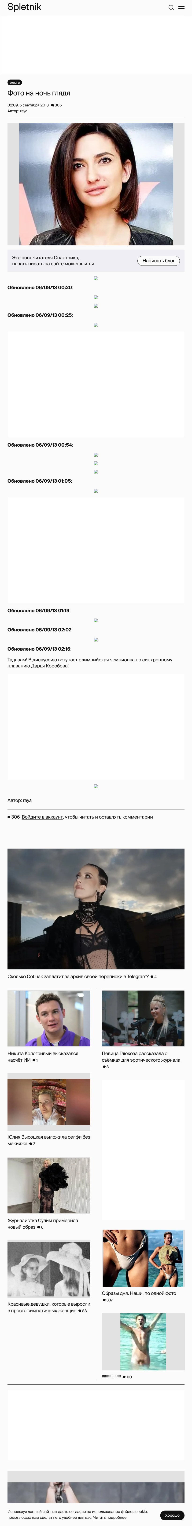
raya (27, 801)
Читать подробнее (109, 1517)
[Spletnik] (24, 7)
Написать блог (158, 261)
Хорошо (172, 1515)
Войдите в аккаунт (42, 817)
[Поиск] (171, 7)
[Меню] (181, 7)
